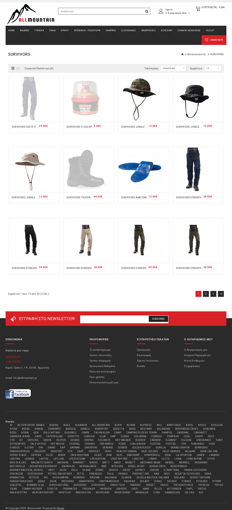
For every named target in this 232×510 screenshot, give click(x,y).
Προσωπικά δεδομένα (102, 366)
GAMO (51, 447)
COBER (125, 436)
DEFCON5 (33, 440)
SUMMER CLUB (35, 485)
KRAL (168, 455)
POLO (110, 473)
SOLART (145, 481)
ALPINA (131, 425)
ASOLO (202, 425)
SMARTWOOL (86, 481)
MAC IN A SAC (18, 462)
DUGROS (141, 440)
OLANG (87, 470)
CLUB (103, 436)
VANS (146, 488)
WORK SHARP (122, 492)
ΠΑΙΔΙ (52, 30)
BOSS (13, 432)
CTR (12, 440)
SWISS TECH (117, 485)
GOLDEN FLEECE (141, 447)
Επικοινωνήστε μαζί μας (104, 382)
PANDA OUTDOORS (195, 470)
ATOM (13, 428)
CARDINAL (183, 432)
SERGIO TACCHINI (200, 477)
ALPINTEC (146, 425)
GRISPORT (57, 451)
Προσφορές (144, 349)
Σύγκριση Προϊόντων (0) (39, 68)
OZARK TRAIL (172, 470)
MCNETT (130, 462)
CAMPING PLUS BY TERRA (141, 432)
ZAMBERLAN (172, 492)
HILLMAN (190, 451)
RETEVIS (34, 477)
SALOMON (111, 477)
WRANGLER (142, 492)
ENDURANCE (204, 440)
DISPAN (89, 440)
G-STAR (29, 447)
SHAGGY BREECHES (21, 481)
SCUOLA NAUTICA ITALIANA (153, 477)
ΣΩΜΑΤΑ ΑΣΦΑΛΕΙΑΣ (189, 30)
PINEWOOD (95, 473)
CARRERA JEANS (20, 436)
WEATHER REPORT (43, 492)
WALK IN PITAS (18, 492)
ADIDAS (54, 425)
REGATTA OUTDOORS (187, 473)
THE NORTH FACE (183, 485)
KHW (109, 455)
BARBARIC (54, 428)
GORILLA (161, 447)
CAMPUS (167, 432)
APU (159, 425)
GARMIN (75, 447)
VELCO (158, 488)
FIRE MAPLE (107, 443)
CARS (38, 436)
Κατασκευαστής (197, 54)
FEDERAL (74, 443)
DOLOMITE (104, 440)
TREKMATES (70, 488)
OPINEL (99, 470)
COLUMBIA (140, 436)
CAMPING (111, 30)
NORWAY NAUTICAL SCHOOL (26, 470)
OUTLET (210, 30)
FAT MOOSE (58, 443)
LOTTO (166, 458)
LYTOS (211, 458)
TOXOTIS (52, 488)
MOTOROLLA (17, 466)
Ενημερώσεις (192, 366)
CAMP (117, 432)
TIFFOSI (219, 485)
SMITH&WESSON (109, 481)
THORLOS (204, 485)
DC (21, 440)
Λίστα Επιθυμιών (194, 360)
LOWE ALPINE (194, 458)
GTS (70, 451)
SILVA (53, 481)
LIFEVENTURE (98, 458)
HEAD (108, 451)
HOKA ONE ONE (209, 451)
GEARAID (108, 447)
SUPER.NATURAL (59, 485)
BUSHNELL (71, 432)
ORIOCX (113, 470)
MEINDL (169, 462)
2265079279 (216, 40)
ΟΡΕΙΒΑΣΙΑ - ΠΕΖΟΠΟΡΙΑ (87, 30)
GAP (62, 447)
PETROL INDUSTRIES (60, 473)
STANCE (186, 481)
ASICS (189, 425)
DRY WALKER (123, 440)
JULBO (98, 455)
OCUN (63, 470)
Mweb (60, 508)
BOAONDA (209, 428)
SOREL (158, 481)
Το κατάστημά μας (100, 349)
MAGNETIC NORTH (41, 462)
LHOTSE (44, 458)
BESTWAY (146, 428)
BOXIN (25, 432)
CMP (113, 436)
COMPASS (173, 436)
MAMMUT (79, 462)
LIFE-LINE (58, 458)
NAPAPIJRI (68, 466)
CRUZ (211, 436)
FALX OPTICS (38, 443)
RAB (156, 473)
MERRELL (184, 462)
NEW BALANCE (88, 466)
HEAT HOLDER (149, 451)
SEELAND (179, 477)
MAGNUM (62, 462)
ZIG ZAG (189, 492)
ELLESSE (187, 440)
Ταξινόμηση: (151, 68)
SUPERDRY (80, 485)
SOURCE (172, 481)
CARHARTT (200, 432)
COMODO (156, 436)
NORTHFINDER (179, 466)
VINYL (189, 488)
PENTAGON (16, 473)
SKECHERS (67, 481)
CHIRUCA (89, 436)
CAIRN (85, 432)
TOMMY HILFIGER (32, 488)
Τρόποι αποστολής (101, 355)
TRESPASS (88, 488)
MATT (105, 462)
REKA (208, 473)
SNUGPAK (129, 481)
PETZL (81, 473)
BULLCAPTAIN (51, 432)
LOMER (152, 458)
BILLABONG (163, 428)
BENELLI (85, 428)
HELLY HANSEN (171, 451)
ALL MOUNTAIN (101, 425)
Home (11, 30)
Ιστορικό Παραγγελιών (197, 355)
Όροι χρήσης (97, 377)
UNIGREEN (106, 488)
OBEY (51, 470)
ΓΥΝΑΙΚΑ (39, 30)
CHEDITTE (73, 436)
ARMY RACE (174, 425)
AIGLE (66, 425)
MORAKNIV (201, 462)
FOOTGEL (171, 443)
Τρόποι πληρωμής (100, 360)
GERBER (122, 447)
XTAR (156, 492)
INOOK (61, 455)
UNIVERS (121, 488)
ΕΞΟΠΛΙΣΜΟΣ (128, 30)
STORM (216, 481)
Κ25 (201, 492)
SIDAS (41, 481)
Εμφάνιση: (196, 68)
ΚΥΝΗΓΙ (65, 30)
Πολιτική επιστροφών (103, 371)
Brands (141, 366)
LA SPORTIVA (184, 455)
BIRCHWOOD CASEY (187, 428)
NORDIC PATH (158, 466)
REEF (167, 473)
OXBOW (154, 470)
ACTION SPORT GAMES (31, 425)
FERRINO (90, 443)
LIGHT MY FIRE (119, 458)
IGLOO (49, 455)
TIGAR (13, 488)
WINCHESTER (83, 492)
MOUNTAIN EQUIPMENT (43, 466)
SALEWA (95, 477)
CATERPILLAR (54, 436)
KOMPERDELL (152, 455)
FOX (184, 443)
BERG (132, 428)
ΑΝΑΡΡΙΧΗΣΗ (148, 30)
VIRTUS (202, 488)
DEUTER (61, 440)
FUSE (212, 443)
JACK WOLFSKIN (79, 455)
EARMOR (155, 440)
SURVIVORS (217, 54)
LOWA (178, 458)
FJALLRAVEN (137, 443)
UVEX (134, 488)
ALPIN (118, 425)
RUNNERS (79, 477)
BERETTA (118, 428)
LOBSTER (138, 458)
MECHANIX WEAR (150, 462)
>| (221, 293)
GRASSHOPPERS (20, 451)
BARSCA (71, 428)
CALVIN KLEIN (101, 432)
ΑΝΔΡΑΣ (24, 30)
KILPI (119, 455)
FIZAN (122, 443)
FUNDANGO (197, 443)
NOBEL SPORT (136, 466)
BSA (36, 432)
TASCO (164, 485)
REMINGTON (17, 477)
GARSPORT (91, 447)
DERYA (47, 440)
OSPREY (140, 470)
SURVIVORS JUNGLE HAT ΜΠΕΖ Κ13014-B (36, 197)
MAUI (117, 462)
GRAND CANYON (180, 447)
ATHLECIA (217, 425)
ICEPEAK (36, 455)
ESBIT (219, 440)
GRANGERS (201, 447)
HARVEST (94, 451)
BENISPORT (101, 428)
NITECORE (117, 466)
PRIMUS (123, 473)
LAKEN (200, 455)
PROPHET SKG (140, 473)
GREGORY (40, 451)
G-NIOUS (15, 447)
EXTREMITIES (18, 443)
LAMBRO (214, 455)
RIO (46, 477)
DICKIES (75, 440)
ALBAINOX (81, 425)
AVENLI (26, 428)
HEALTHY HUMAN (126, 451)
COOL (187, 436)
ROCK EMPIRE (61, 477)
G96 (41, 447)
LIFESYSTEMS (77, 458)
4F (11, 425)
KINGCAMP (133, 455)
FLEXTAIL (155, 443)
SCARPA (127, 477)
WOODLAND (103, 492)
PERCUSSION (35, 473)
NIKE (104, 466)
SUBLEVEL (16, 485)
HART (80, 451)
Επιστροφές (144, 355)
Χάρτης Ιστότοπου (148, 360)
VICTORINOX (174, 488)
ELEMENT (171, 440)
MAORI (93, 462)
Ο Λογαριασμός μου (195, 349)
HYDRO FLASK (18, 455)
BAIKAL (39, 428)
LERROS (29, 458)
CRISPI (199, 436)
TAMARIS (135, 485)
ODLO (74, 470)
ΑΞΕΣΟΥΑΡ (166, 30)
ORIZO (126, 470)
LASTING (15, 458)
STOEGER (201, 481)
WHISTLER (65, 492)
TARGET (150, 485)
